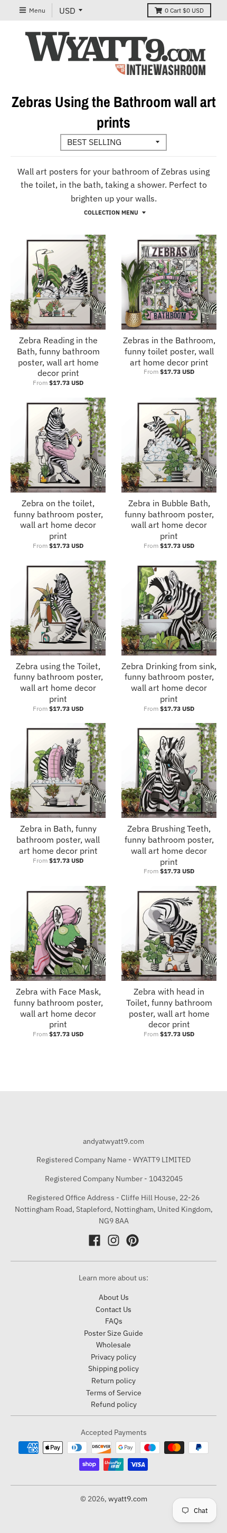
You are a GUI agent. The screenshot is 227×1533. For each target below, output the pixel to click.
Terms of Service (113, 1392)
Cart (184, 10)
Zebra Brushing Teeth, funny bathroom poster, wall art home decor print (169, 844)
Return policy (113, 1380)
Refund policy (114, 1404)
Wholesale (113, 1344)
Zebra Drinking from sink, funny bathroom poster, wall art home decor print (168, 682)
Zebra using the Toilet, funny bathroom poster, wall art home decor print (58, 682)
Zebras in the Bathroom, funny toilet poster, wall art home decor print (169, 351)
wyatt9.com (127, 1498)
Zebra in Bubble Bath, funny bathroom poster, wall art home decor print (169, 519)
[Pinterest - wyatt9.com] (132, 1240)
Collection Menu (111, 212)
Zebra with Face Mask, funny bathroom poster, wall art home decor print (58, 1007)
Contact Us (113, 1309)
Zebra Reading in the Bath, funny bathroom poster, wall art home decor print (58, 356)
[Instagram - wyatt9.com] (113, 1240)
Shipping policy (113, 1368)
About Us (114, 1297)
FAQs (113, 1321)
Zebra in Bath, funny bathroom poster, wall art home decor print (58, 839)
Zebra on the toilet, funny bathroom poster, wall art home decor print (58, 519)
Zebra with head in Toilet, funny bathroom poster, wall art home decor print (169, 1007)
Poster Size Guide (113, 1333)
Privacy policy (113, 1357)
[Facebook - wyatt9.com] (94, 1240)
